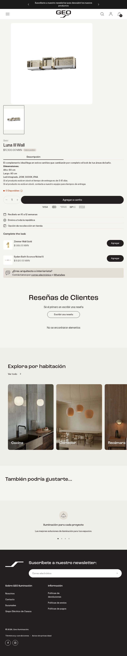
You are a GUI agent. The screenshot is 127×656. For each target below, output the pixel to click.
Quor (5, 140)
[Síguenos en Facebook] (8, 642)
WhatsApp (59, 274)
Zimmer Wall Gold (23, 241)
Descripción (33, 156)
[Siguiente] (98, 4)
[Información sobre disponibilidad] (21, 191)
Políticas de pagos (57, 608)
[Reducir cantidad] (6, 200)
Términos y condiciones (17, 636)
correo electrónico (41, 274)
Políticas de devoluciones (54, 595)
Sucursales (10, 605)
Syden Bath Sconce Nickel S (29, 256)
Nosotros (10, 593)
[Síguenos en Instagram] (15, 642)
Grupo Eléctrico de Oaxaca (18, 611)
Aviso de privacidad (42, 636)
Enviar (117, 573)
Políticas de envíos (57, 603)
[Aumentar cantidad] (17, 200)
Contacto (10, 599)
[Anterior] (28, 4)
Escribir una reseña (63, 314)
